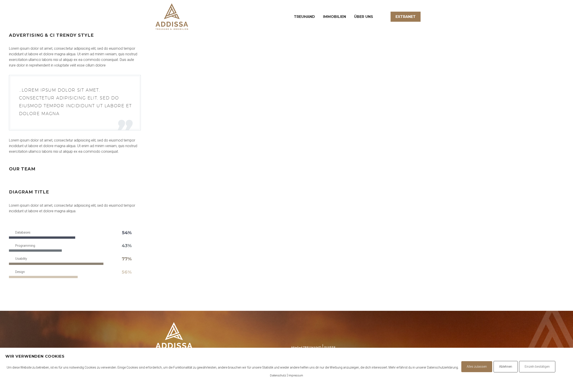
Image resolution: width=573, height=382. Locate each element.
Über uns (363, 17)
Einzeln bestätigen (537, 366)
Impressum (296, 375)
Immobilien (334, 17)
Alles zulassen (477, 366)
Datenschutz (278, 375)
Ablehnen (505, 366)
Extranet (406, 17)
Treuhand (304, 17)
